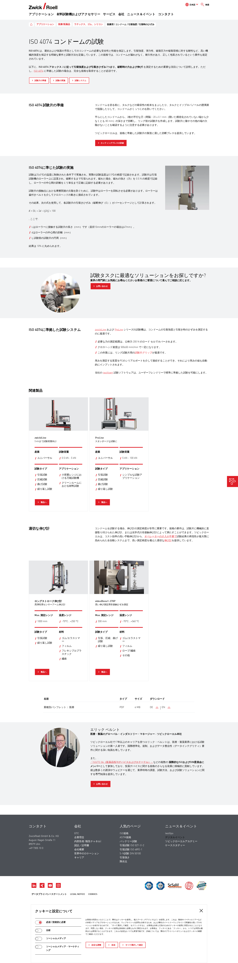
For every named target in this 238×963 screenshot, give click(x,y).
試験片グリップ (143, 353)
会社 (121, 14)
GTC (76, 833)
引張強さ (125, 857)
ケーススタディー (175, 845)
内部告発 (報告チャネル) (87, 841)
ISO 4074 (38, 71)
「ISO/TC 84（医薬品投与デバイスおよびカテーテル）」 (121, 762)
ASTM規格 (125, 837)
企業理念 (79, 837)
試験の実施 (60, 81)
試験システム (80, 81)
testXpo (169, 833)
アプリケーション (41, 14)
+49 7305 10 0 (36, 848)
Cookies (92, 894)
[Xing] (42, 887)
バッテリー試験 (128, 841)
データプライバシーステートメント (49, 894)
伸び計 (168, 540)
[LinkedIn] (34, 887)
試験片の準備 (40, 81)
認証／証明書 (81, 845)
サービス (109, 14)
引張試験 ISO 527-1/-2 (132, 845)
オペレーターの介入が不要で (160, 536)
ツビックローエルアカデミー (181, 841)
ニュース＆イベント (141, 14)
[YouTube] (50, 887)
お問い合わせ (102, 286)
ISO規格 (124, 833)
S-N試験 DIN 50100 (130, 853)
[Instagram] (58, 887)
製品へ (43, 502)
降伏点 (123, 861)
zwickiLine (100, 329)
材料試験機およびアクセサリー (78, 14)
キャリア (79, 857)
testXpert (108, 373)
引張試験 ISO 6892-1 (131, 849)
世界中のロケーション (86, 853)
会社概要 (79, 849)
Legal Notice (77, 894)
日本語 (192, 5)
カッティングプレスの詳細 (112, 143)
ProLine (119, 329)
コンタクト (166, 14)
